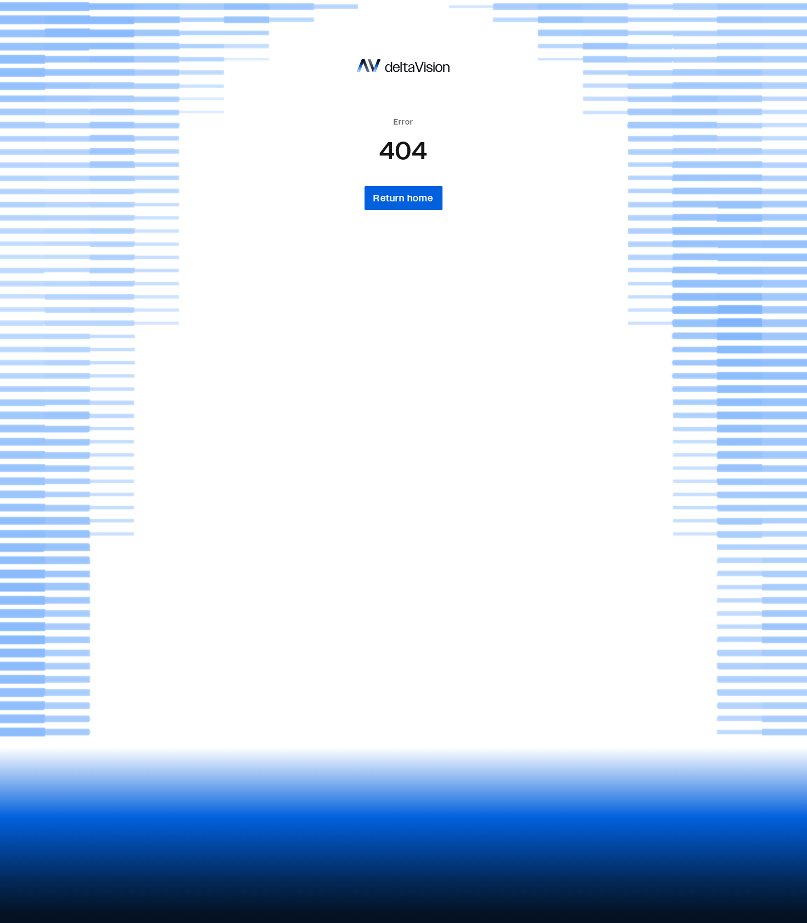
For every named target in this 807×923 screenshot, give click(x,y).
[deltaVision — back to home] (404, 65)
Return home (403, 198)
